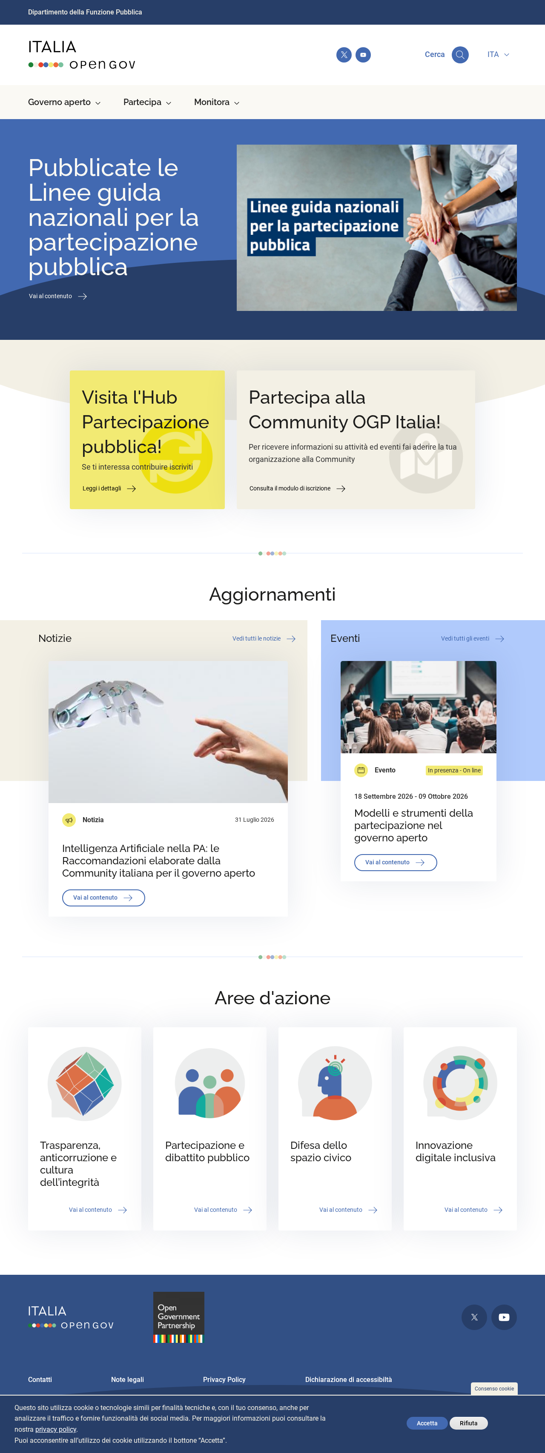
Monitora (211, 102)
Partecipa (142, 102)
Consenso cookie (494, 1389)
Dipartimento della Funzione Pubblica (85, 12)
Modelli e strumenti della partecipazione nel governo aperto (413, 825)
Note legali (127, 1380)
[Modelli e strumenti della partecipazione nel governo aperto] (418, 707)
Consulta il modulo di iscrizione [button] (291, 488)
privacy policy (55, 1430)
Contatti (40, 1380)
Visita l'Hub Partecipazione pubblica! (145, 422)
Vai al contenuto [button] (51, 296)
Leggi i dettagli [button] (102, 488)
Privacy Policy (224, 1380)
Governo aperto (59, 102)
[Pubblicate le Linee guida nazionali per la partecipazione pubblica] (377, 230)
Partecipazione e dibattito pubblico (207, 1151)
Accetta (427, 1423)
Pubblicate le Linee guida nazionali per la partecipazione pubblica (113, 217)
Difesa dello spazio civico (320, 1151)
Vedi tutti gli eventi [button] (465, 638)
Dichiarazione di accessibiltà (348, 1380)
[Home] (82, 55)
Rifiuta (469, 1423)
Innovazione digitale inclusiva (456, 1151)
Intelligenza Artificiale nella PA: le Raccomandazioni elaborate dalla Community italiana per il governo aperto (158, 860)
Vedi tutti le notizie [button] (257, 638)
